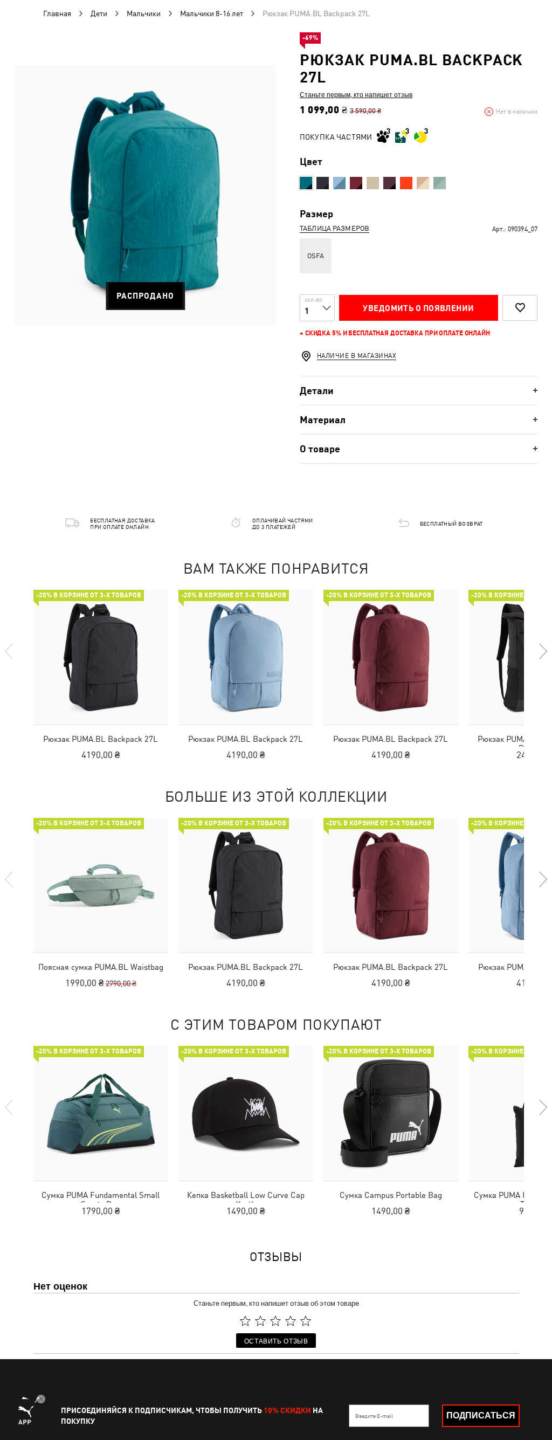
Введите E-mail (374, 1416)
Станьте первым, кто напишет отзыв (356, 94)
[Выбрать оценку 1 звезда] (245, 1321)
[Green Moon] (439, 183)
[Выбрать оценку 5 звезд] (306, 1321)
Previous (9, 651)
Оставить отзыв (276, 1340)
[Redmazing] (406, 183)
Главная (57, 13)
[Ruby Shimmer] (356, 183)
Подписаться (480, 1415)
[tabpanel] (145, 195)
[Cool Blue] (339, 183)
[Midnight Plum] (389, 183)
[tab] (418, 390)
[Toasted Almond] (423, 183)
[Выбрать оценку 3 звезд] (275, 1321)
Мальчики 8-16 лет (211, 13)
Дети (99, 13)
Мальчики (144, 13)
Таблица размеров (334, 228)
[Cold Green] (306, 183)
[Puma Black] (322, 183)
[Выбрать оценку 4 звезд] (291, 1321)
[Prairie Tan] (372, 183)
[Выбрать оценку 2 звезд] (260, 1321)
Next (542, 651)
